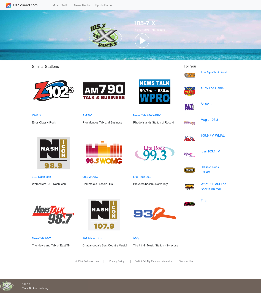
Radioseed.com (29, 4)
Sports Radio (105, 5)
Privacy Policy (116, 261)
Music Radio (62, 5)
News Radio (83, 5)
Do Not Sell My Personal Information (153, 261)
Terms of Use (186, 261)
